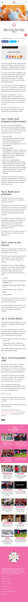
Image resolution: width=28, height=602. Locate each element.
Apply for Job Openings (6, 578)
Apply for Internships (5, 581)
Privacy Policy (4, 589)
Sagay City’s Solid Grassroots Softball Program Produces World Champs (7, 443)
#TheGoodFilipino (20, 473)
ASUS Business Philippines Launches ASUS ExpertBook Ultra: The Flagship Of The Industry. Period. (7, 541)
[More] (18, 41)
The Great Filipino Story (7, 473)
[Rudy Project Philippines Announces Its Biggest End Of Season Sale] (20, 485)
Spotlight (14, 34)
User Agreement (5, 586)
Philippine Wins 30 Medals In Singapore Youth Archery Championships (7, 459)
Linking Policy (4, 594)
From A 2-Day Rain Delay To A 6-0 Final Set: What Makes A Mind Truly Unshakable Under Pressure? (20, 444)
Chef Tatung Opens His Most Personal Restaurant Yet (20, 525)
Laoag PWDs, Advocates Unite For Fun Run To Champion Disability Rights (7, 510)
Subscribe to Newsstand (6, 583)
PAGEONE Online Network (8, 38)
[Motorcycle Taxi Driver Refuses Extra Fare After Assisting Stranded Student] (20, 469)
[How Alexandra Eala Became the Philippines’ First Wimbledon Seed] (20, 453)
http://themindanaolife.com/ (9, 412)
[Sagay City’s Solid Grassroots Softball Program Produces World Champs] (7, 437)
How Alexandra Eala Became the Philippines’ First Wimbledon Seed (20, 459)
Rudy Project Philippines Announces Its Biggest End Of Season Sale (21, 492)
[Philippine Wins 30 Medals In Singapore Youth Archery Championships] (7, 453)
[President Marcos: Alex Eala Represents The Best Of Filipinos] (7, 518)
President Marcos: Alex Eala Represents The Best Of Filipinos (7, 525)
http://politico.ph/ (6, 413)
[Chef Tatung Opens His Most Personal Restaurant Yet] (20, 518)
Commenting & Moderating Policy (8, 591)
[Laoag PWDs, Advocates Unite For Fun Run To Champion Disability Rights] (7, 502)
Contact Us (3, 576)
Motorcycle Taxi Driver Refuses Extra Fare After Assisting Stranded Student (21, 476)
